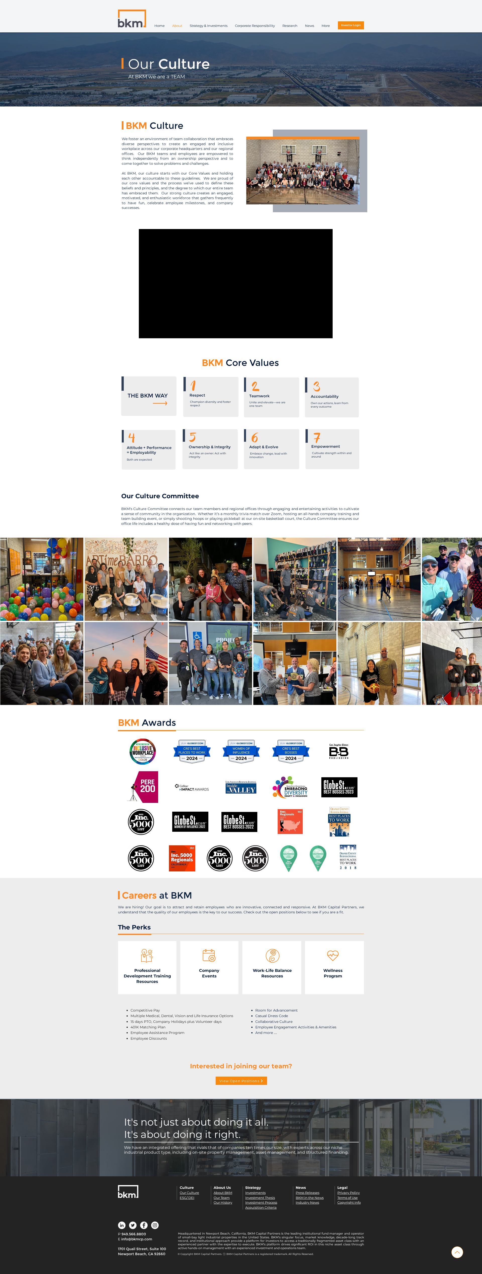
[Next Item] (473, 621)
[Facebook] (144, 1225)
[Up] (457, 1252)
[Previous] (32, 69)
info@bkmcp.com (136, 1239)
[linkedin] (122, 1225)
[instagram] (155, 1225)
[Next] (449, 69)
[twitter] (133, 1225)
